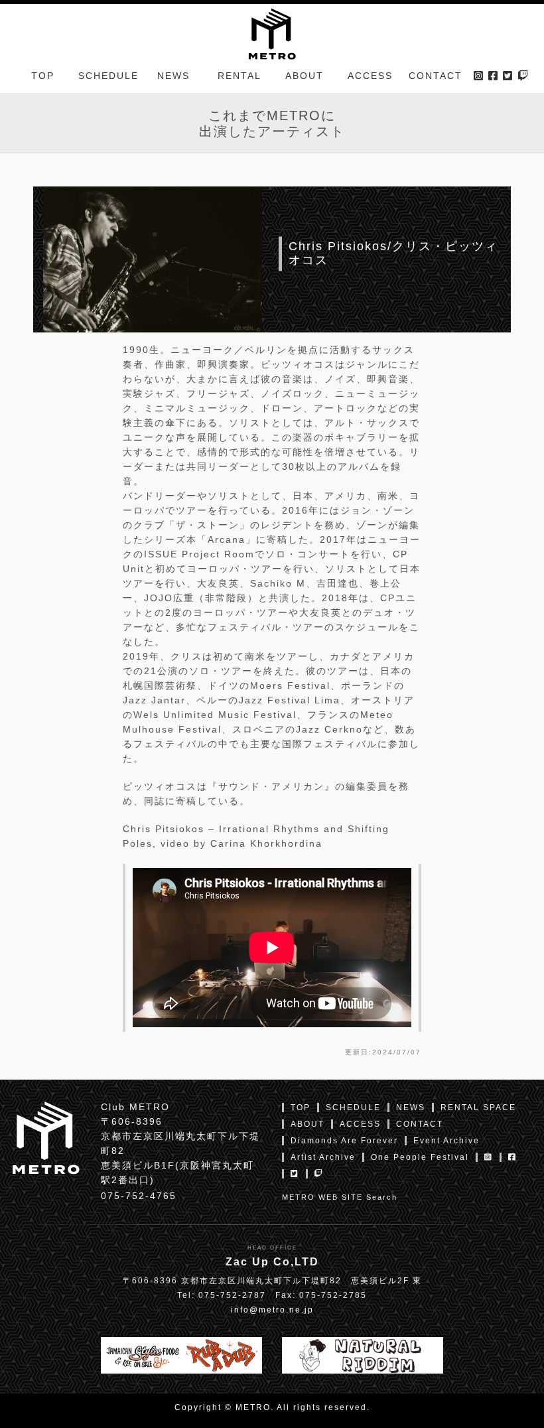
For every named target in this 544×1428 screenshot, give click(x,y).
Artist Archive (323, 1157)
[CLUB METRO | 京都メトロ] (272, 32)
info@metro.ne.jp (272, 1310)
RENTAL (239, 75)
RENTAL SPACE (478, 1107)
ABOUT (304, 75)
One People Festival (420, 1157)
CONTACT (435, 75)
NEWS (173, 75)
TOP (42, 75)
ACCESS (370, 75)
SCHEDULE (108, 75)
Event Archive (446, 1140)
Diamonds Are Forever (344, 1140)
